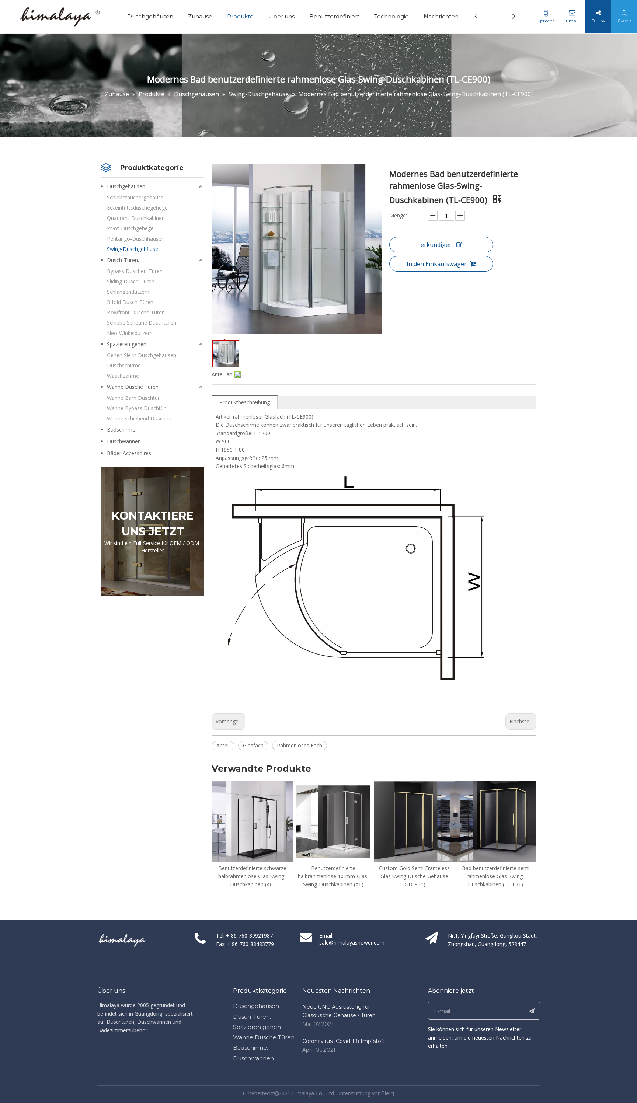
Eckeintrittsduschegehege (137, 207)
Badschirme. (121, 429)
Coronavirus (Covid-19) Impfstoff (343, 1041)
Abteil (223, 745)
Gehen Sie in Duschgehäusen (141, 355)
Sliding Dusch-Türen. (131, 281)
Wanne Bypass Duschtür (136, 408)
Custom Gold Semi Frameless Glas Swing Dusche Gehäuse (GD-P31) (333, 876)
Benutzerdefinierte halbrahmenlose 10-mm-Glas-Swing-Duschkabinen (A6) (252, 876)
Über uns (281, 16)
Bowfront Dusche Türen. (136, 312)
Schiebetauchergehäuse (135, 197)
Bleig (387, 1093)
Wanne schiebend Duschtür (139, 418)
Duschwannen (124, 441)
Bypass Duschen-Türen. (135, 271)
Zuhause (200, 16)
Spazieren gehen (126, 344)
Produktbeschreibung (244, 402)
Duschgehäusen (150, 16)
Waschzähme (123, 375)
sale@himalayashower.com (351, 942)
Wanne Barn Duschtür (133, 397)
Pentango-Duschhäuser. (135, 238)
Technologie (391, 16)
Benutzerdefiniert (334, 16)
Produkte (240, 16)
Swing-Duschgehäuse (132, 248)
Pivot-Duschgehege (130, 228)
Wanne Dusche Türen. (133, 386)
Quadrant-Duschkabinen (136, 217)
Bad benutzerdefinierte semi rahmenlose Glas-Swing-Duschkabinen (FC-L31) (414, 876)
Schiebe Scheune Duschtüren (141, 322)
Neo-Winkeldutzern (130, 332)
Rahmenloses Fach (299, 745)
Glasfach (253, 745)
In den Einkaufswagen (437, 264)
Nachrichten (441, 16)
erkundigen (437, 245)
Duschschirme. (124, 365)
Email (572, 21)
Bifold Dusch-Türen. (130, 302)
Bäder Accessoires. (129, 453)
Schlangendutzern (128, 291)
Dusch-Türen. (123, 259)
